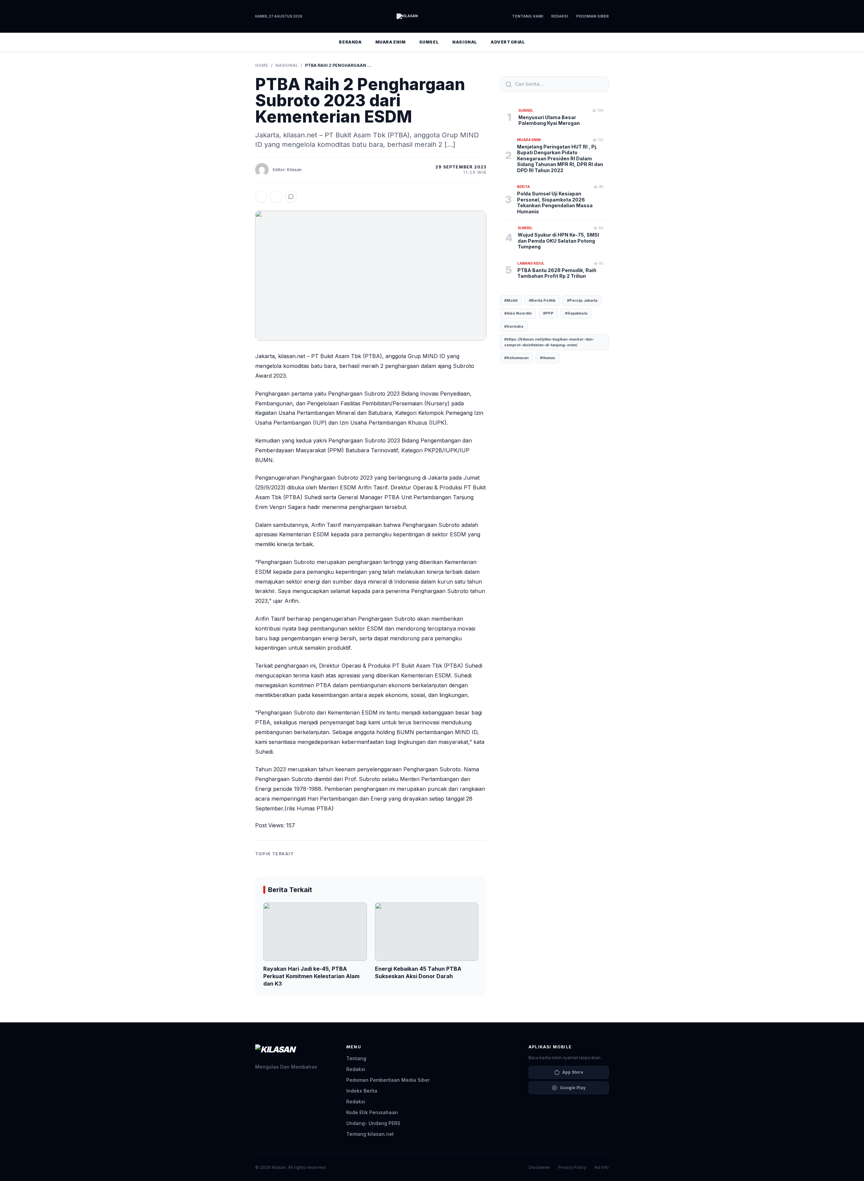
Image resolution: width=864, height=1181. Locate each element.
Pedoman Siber (592, 16)
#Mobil (510, 300)
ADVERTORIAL (508, 42)
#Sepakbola (576, 313)
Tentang (356, 1058)
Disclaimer (539, 1167)
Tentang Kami (527, 16)
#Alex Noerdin (518, 313)
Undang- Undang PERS (373, 1123)
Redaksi (559, 16)
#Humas (547, 358)
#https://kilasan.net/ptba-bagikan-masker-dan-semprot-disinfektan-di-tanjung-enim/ (549, 342)
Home (261, 65)
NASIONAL (464, 42)
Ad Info (601, 1167)
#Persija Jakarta (582, 300)
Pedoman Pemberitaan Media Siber (388, 1080)
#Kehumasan (516, 358)
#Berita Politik (542, 300)
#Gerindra (513, 326)
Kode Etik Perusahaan (372, 1112)
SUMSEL (429, 42)
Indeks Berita (361, 1091)
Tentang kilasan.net (370, 1134)
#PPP (548, 313)
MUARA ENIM (390, 42)
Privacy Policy (572, 1167)
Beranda (350, 42)
